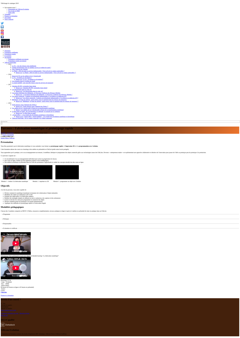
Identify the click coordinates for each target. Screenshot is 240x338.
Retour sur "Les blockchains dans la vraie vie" (29, 91)
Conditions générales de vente (9, 313)
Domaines (7, 51)
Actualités (7, 14)
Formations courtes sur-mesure (17, 61)
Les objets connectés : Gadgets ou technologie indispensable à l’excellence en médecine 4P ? (39, 96)
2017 (9, 84)
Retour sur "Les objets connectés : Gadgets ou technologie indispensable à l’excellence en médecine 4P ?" (47, 98)
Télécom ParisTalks (10, 62)
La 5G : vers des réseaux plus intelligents (24, 66)
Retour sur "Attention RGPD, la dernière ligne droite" (32, 88)
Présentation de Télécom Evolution (18, 9)
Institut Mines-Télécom (7, 138)
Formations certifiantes (11, 52)
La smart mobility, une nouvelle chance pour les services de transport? (32, 83)
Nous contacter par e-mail (8, 310)
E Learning (10, 133)
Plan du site (4, 315)
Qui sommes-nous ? (10, 7)
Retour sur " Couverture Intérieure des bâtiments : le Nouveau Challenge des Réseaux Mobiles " (44, 94)
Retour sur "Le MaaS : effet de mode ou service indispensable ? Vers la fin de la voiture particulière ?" (46, 72)
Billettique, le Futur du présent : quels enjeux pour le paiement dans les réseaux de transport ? (39, 99)
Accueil (3, 133)
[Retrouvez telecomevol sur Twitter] (2, 24)
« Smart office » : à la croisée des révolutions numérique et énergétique (33, 115)
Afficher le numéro (6, 305)
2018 (9, 74)
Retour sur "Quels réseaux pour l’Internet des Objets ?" (32, 106)
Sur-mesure (7, 57)
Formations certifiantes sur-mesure (18, 59)
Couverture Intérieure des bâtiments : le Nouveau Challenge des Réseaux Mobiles (36, 93)
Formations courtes (10, 54)
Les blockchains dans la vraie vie (22, 89)
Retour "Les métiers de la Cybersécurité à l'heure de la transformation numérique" (40, 110)
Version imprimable (8, 135)
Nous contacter (8, 19)
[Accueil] (5, 47)
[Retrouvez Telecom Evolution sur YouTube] (2, 31)
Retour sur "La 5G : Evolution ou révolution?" (29, 79)
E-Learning (7, 56)
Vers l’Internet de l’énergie (20, 69)
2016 (9, 103)
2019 (9, 64)
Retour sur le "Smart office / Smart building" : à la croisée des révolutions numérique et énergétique (45, 116)
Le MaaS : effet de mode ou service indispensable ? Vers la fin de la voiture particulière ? (38, 71)
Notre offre (11, 12)
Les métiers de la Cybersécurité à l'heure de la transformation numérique (33, 108)
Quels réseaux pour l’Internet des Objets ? (24, 105)
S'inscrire (4, 292)
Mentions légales (24, 313)
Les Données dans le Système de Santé (23, 81)
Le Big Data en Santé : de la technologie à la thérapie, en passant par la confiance (36, 111)
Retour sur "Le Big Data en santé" (26, 113)
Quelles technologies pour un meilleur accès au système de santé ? (31, 67)
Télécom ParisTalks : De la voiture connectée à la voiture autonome (32, 118)
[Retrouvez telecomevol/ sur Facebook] (2, 38)
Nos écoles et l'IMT (14, 11)
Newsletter (7, 17)
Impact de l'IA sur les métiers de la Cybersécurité (26, 76)
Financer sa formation (10, 16)
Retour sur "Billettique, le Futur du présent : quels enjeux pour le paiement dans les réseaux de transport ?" (47, 101)
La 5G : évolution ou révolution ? (22, 78)
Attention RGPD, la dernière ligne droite (24, 86)
